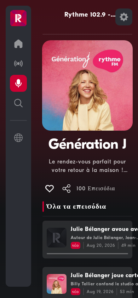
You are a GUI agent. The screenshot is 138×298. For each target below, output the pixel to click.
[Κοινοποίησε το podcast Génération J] (66, 188)
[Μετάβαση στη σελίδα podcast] (18, 83)
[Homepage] (18, 18)
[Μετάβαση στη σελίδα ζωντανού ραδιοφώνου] (18, 63)
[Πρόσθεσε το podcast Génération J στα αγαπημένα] (49, 188)
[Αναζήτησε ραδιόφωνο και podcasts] (18, 103)
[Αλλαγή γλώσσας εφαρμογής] (18, 137)
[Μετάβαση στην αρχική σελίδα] (18, 43)
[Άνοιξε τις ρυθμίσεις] (123, 16)
